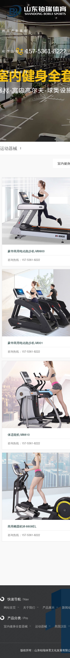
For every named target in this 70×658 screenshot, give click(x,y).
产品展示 (49, 607)
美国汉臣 (60, 626)
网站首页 (10, 607)
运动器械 (41, 626)
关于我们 (29, 607)
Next (63, 70)
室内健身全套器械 (16, 626)
